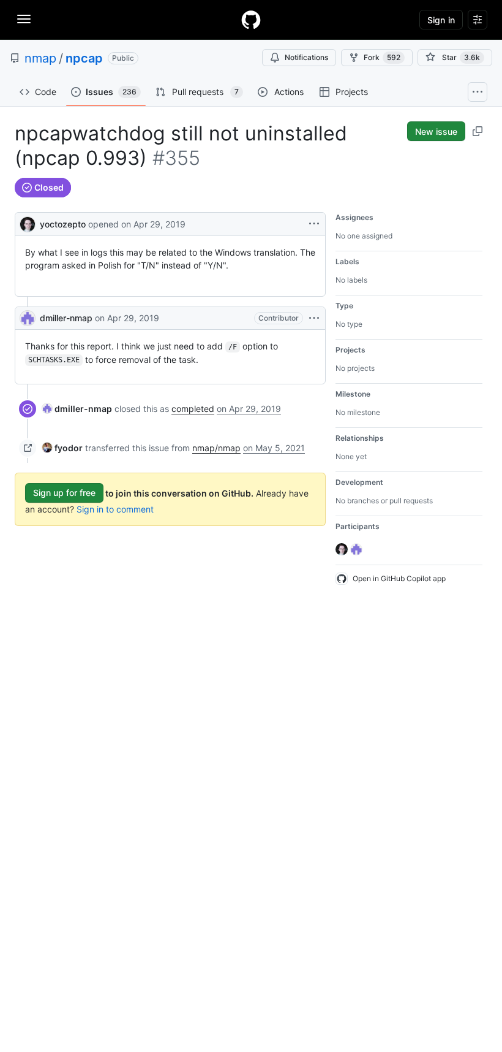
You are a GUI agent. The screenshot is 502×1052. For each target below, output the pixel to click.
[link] (77, 408)
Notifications (306, 57)
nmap (40, 58)
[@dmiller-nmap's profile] (27, 318)
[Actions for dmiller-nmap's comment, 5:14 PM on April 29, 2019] (314, 318)
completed (192, 408)
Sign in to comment (115, 509)
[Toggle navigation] (24, 19)
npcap (84, 58)
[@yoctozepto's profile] (27, 223)
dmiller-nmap (66, 318)
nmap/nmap (216, 448)
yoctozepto (63, 224)
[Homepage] (251, 19)
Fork (382, 57)
